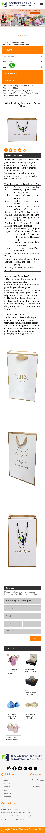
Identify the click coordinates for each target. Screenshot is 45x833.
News (5, 790)
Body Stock (7, 62)
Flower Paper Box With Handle (12, 739)
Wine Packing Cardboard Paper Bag (15, 44)
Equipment (7, 67)
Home (4, 42)
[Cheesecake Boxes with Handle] (13, 704)
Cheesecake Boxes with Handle (12, 716)
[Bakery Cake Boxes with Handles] (31, 704)
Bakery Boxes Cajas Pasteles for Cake (30, 693)
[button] (18, 35)
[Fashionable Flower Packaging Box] (13, 660)
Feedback (7, 797)
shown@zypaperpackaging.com (18, 812)
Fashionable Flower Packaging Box (12, 671)
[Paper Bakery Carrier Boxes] (31, 660)
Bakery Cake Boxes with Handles (30, 716)
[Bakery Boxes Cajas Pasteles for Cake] (31, 681)
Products (11, 42)
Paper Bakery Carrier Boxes (30, 670)
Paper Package (9, 56)
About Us (6, 783)
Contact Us (7, 793)
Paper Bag (20, 42)
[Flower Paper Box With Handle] (13, 728)
